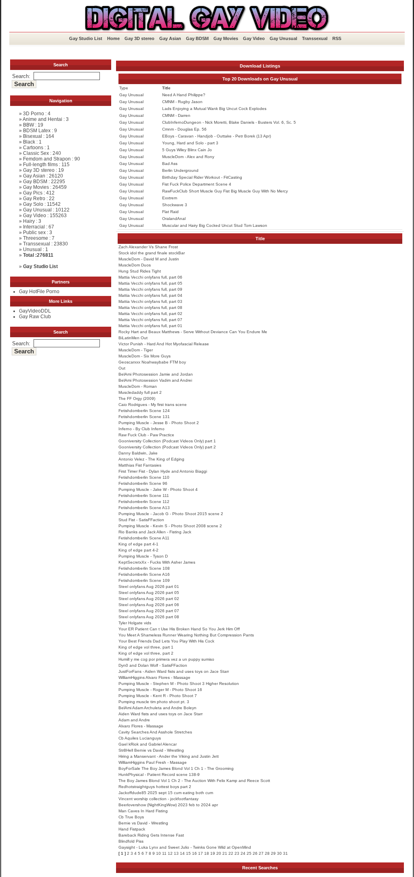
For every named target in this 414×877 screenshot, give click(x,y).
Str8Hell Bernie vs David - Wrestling (151, 750)
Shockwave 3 (174, 205)
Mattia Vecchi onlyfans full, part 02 (150, 313)
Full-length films (40, 164)
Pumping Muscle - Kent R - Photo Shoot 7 (157, 695)
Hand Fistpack (131, 829)
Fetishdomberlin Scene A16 (144, 574)
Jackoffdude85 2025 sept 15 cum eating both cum (165, 792)
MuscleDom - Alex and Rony (188, 156)
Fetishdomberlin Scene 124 (144, 410)
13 (176, 853)
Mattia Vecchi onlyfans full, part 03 (150, 301)
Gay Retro (34, 198)
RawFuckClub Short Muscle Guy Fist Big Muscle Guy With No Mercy (225, 191)
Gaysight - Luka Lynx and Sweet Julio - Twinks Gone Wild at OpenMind (184, 847)
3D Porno (33, 113)
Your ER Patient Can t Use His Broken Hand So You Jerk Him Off (179, 629)
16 (194, 853)
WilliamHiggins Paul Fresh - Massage (152, 762)
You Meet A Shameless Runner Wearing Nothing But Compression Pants (186, 635)
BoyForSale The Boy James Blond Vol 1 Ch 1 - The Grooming (176, 768)
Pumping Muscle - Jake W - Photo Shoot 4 (158, 489)
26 (255, 853)
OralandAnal (174, 218)
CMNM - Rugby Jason (182, 101)
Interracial (34, 227)
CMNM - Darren (176, 115)
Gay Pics (32, 193)
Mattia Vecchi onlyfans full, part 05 (150, 283)
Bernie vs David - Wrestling (143, 823)
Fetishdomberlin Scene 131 (144, 416)
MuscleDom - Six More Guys (144, 356)
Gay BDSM (197, 38)
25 (249, 853)
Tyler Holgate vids (134, 623)
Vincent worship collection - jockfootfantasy (158, 799)
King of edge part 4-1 (138, 544)
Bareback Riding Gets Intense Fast (151, 835)
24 (243, 853)
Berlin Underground (180, 170)
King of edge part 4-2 (138, 550)
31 (285, 853)
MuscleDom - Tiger (135, 350)
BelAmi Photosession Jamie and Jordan (155, 374)
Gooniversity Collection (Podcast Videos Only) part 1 (167, 441)
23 (236, 853)
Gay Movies (225, 38)
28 (267, 853)
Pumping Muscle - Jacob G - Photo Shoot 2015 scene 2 (170, 513)
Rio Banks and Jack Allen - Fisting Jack (154, 532)
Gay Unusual (283, 38)
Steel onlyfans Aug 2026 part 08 (148, 617)
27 (261, 853)
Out (121, 368)
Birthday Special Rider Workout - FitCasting (202, 177)
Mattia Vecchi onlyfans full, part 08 (150, 307)
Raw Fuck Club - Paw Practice (146, 435)
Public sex (34, 232)
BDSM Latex (37, 130)
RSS (336, 38)
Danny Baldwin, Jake (138, 453)
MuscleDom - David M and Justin (148, 259)
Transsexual (314, 38)
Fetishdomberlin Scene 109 (144, 580)
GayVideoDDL (35, 311)
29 (273, 853)
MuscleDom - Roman (137, 386)
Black (29, 142)
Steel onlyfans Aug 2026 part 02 (148, 598)
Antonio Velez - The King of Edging (151, 459)
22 (230, 853)
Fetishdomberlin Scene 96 (142, 483)
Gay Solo (33, 204)
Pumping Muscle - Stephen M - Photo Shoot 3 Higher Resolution (178, 683)
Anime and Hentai (42, 119)
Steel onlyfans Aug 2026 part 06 (148, 604)
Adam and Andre (134, 720)
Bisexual (32, 136)
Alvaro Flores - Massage (140, 726)
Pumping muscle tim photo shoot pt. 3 (153, 701)
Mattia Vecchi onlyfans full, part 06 (150, 277)
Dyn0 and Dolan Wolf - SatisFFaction (152, 665)
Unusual (32, 249)
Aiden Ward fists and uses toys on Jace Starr (160, 714)
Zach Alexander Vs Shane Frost (148, 247)
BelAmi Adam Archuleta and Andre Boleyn (157, 708)
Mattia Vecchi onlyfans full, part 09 (150, 289)
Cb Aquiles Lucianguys (139, 738)
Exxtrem (169, 198)
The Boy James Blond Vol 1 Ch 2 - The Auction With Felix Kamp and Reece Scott (194, 780)
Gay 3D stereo (139, 38)
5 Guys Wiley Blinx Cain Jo (187, 150)
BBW (28, 125)
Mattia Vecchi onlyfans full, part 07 (150, 319)
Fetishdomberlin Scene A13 (144, 507)
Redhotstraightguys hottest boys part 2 (154, 786)
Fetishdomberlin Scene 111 (143, 495)
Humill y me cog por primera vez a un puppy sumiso (166, 659)
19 (212, 853)
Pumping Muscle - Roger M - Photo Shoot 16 (160, 689)
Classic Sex (36, 153)
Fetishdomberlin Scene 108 (144, 568)
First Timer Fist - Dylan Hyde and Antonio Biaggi (162, 471)
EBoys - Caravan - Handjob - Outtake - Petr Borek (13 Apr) (216, 136)
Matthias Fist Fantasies (139, 465)
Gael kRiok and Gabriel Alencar (147, 744)
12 (170, 853)
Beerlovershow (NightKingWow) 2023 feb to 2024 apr (168, 805)
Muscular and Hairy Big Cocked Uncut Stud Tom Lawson (214, 225)
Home (113, 38)
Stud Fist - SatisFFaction (141, 520)
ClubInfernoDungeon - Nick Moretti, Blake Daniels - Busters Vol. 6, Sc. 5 (229, 122)
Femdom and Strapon (47, 159)
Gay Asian (170, 38)
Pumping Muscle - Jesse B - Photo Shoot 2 (158, 423)
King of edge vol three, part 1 (145, 647)
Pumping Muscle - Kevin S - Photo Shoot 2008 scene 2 (170, 526)
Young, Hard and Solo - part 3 (190, 143)
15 (188, 853)
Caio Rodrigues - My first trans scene (152, 404)
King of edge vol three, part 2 (145, 653)
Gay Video (254, 38)
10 (158, 853)
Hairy (29, 221)
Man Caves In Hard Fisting (143, 811)
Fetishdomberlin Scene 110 (143, 477)
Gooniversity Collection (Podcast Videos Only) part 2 (167, 447)
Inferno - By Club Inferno (141, 429)
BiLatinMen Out (133, 338)
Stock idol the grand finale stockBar (151, 253)
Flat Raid (170, 211)
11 (164, 853)
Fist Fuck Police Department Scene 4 (196, 184)
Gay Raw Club (35, 316)
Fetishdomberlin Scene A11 (143, 538)
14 (182, 853)
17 (200, 853)
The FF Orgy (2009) (136, 398)
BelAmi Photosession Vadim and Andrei (155, 380)
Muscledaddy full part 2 (140, 392)
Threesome (35, 238)
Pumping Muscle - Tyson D (143, 556)
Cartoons (33, 147)
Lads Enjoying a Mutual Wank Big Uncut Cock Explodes (214, 108)
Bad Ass (169, 163)
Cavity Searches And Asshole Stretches (155, 732)
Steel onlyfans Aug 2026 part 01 (148, 586)
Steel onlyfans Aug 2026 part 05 (148, 592)
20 (218, 853)
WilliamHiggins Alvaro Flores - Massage (154, 677)
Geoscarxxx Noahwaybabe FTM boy (152, 362)
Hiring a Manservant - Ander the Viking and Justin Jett (168, 756)
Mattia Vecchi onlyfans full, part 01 (150, 325)
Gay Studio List (85, 38)
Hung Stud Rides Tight (139, 271)
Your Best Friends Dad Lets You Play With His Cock (166, 641)
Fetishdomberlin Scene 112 (143, 501)
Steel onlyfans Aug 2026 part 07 (148, 611)
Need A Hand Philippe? (183, 95)
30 (279, 853)
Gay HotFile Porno (39, 291)
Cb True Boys (131, 817)
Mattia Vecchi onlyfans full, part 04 (150, 295)
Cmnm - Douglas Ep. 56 (184, 129)
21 (224, 853)
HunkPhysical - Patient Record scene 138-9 (159, 774)
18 (206, 853)
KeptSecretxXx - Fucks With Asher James (156, 562)
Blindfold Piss (131, 841)
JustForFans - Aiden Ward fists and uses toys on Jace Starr (173, 671)
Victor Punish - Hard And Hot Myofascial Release (163, 344)
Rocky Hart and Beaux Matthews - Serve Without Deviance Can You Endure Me (192, 332)
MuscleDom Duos (134, 265)
